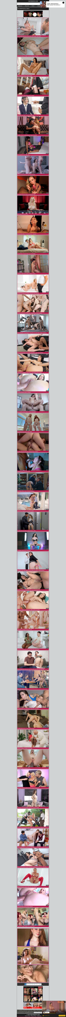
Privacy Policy (33, 1015)
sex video (19, 1010)
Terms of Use (27, 1015)
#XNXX (33, 5)
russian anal (40, 1010)
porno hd (35, 1010)
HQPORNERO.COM (33, 1)
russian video (26, 1011)
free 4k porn (23, 1010)
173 (40, 984)
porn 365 (33, 1011)
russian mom (31, 1012)
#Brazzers (20, 5)
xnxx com (24, 1012)
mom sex (27, 1010)
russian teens (19, 1012)
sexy (30, 1011)
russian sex (32, 1010)
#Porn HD (27, 5)
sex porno (19, 1011)
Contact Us (39, 1015)
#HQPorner (39, 5)
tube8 (27, 1012)
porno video (37, 1011)
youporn (22, 1011)
